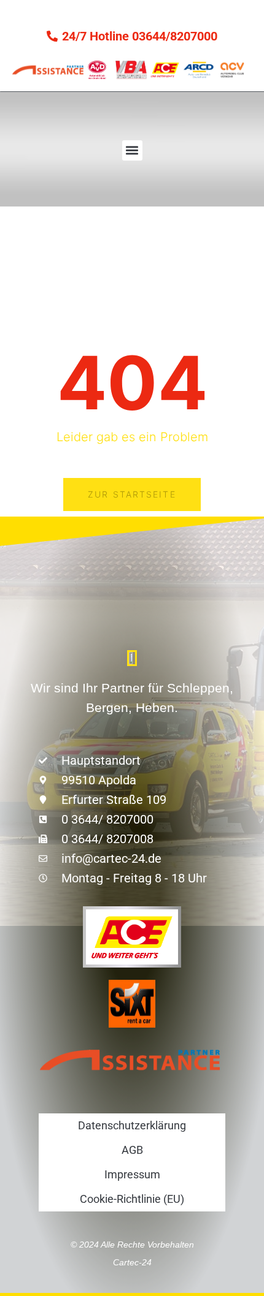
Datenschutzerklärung (132, 1125)
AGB (132, 1149)
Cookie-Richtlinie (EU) (132, 1198)
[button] (132, 150)
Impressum (132, 1174)
